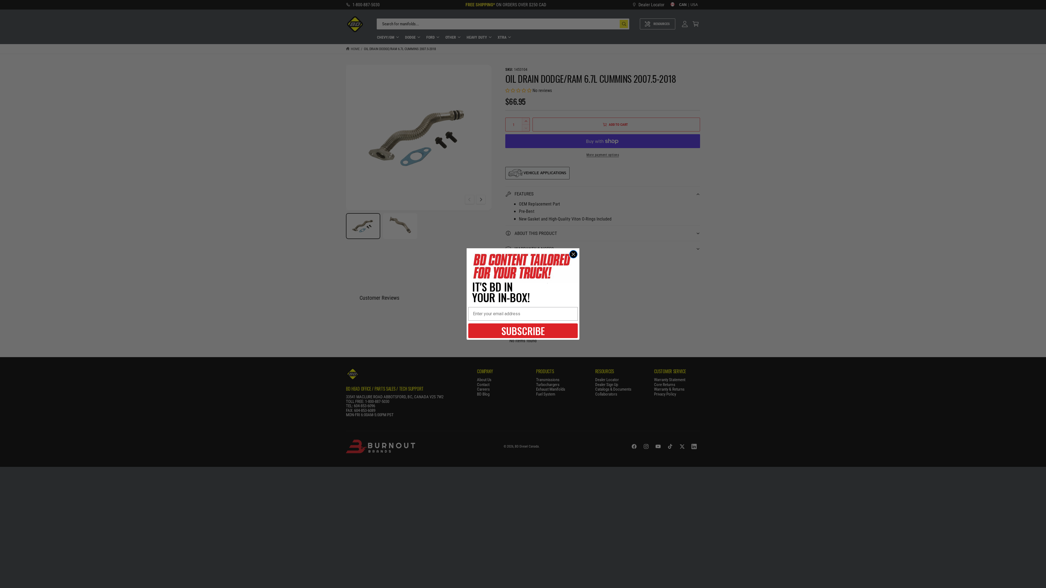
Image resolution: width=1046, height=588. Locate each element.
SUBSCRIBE (523, 330)
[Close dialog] (573, 254)
